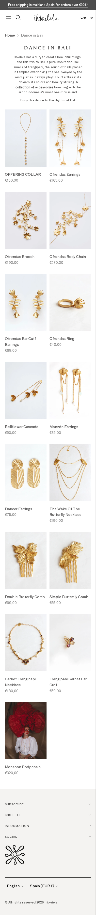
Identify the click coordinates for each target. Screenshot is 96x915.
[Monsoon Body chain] (26, 730)
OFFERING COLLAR (23, 174)
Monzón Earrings (63, 426)
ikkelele (52, 902)
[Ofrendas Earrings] (70, 138)
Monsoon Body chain (23, 766)
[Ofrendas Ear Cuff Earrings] (26, 302)
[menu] (8, 17)
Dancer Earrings (18, 508)
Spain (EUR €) (42, 885)
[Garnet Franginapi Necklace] (26, 642)
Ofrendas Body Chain (67, 256)
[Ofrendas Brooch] (26, 220)
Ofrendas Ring (61, 338)
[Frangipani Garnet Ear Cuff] (70, 642)
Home (10, 35)
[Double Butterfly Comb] (26, 560)
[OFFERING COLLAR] (26, 138)
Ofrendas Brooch (19, 256)
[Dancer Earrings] (26, 472)
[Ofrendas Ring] (70, 302)
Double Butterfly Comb (25, 596)
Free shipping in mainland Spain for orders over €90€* (48, 4)
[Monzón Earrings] (70, 390)
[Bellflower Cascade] (26, 390)
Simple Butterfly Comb (68, 596)
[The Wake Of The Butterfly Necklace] (70, 472)
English (13, 885)
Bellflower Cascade (21, 426)
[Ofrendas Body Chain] (70, 220)
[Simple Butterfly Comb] (70, 560)
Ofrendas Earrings (64, 174)
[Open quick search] (18, 17)
